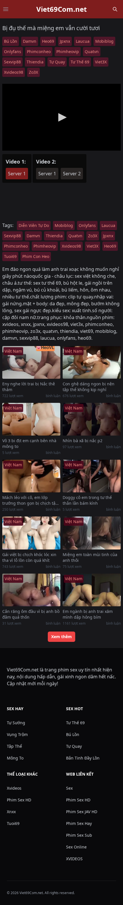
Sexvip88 (12, 62)
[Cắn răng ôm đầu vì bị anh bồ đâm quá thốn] (31, 590)
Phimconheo (39, 51)
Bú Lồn (10, 41)
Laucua (83, 41)
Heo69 (48, 41)
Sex (69, 788)
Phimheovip (67, 51)
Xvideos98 (13, 72)
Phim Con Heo (35, 256)
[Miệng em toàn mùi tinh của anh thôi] (92, 532)
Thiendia (35, 62)
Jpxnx (65, 41)
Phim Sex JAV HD (81, 811)
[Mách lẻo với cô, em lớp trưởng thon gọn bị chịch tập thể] (31, 476)
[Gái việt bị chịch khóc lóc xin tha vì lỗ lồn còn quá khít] (31, 532)
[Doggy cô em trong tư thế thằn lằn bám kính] (92, 476)
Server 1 (17, 173)
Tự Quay (57, 62)
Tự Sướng (16, 722)
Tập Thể (14, 746)
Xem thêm (61, 636)
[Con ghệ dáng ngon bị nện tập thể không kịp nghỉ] (92, 362)
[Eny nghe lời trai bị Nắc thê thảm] (31, 362)
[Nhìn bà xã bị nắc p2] (92, 419)
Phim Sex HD (19, 800)
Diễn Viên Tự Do (34, 225)
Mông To (15, 758)
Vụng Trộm (17, 734)
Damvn (29, 41)
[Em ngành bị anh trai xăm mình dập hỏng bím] (92, 590)
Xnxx (11, 811)
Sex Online (76, 847)
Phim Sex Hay (79, 823)
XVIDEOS (74, 858)
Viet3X (101, 62)
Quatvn (92, 51)
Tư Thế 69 (80, 62)
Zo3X (33, 72)
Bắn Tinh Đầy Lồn (83, 758)
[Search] (115, 9)
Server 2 (72, 173)
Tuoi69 (10, 256)
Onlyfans (12, 51)
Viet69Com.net (61, 9)
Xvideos (14, 788)
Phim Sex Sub (79, 835)
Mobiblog (104, 41)
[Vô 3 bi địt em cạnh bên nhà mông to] (31, 419)
